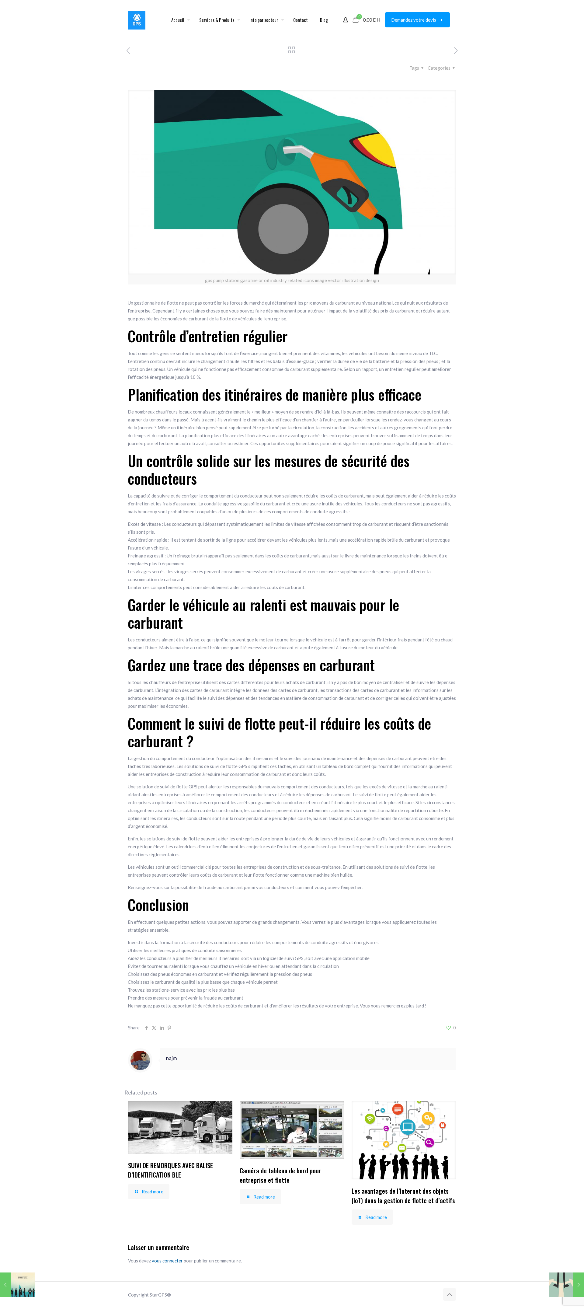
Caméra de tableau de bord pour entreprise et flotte (280, 1175)
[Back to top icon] (449, 1294)
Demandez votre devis (413, 20)
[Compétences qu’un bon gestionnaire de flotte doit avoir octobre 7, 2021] (17, 1284)
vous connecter (167, 1260)
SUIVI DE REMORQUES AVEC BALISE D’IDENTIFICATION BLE (170, 1170)
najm (171, 1058)
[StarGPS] (136, 20)
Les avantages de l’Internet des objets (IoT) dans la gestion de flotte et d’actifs (403, 1195)
